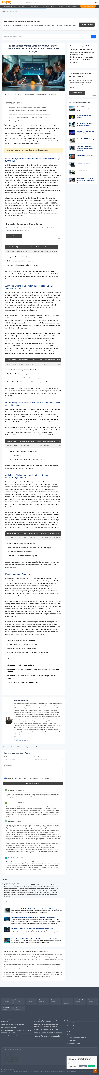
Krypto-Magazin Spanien (12, 1057)
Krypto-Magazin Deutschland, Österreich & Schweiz (19, 1052)
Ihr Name (6, 756)
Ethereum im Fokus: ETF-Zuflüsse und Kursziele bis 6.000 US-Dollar (32, 928)
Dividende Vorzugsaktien (39, 247)
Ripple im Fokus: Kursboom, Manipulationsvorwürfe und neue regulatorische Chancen (30, 892)
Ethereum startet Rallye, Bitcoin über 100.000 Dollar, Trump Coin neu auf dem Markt (30, 890)
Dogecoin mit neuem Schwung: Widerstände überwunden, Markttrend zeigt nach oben (31, 887)
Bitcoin (7, 138)
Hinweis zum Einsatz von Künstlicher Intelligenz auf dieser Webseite (22, 746)
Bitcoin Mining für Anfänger (8, 1027)
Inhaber (22, 203)
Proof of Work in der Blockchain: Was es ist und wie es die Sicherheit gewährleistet (16, 1031)
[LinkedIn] (17, 740)
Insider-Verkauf (12, 247)
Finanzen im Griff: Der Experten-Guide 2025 (46, 1029)
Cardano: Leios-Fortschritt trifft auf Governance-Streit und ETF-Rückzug (34, 909)
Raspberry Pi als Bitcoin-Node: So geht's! (12, 1024)
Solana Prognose (81, 171)
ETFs (29, 520)
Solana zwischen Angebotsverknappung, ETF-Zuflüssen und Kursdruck (33, 917)
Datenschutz (72, 1023)
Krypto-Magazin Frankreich (12, 1053)
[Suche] (47, 2)
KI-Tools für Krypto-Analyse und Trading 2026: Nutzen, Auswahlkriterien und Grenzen (49, 1020)
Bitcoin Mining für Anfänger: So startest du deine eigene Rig (85, 180)
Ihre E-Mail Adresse (39, 756)
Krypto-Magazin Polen (11, 1055)
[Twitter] (22, 740)
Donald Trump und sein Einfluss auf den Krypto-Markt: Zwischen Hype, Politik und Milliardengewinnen (49, 1035)
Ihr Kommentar (8, 765)
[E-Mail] (30, 740)
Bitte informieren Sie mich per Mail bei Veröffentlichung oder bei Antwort (27, 778)
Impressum (71, 1020)
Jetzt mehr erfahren (87, 24)
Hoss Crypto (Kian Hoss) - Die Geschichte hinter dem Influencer (84, 148)
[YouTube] (25, 740)
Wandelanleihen (34, 525)
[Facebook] (14, 740)
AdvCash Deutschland (83, 163)
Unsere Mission (72, 1026)
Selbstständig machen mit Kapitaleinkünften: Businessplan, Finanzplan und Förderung (46, 1025)
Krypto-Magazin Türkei (11, 1061)
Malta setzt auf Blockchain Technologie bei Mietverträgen (13, 1020)
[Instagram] (20, 740)
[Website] (27, 740)
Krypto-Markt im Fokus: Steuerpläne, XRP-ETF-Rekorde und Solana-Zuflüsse (35, 939)
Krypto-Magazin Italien (11, 1059)
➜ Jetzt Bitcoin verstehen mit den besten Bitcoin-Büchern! (26, 150)
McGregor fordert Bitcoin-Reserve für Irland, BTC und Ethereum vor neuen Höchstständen (32, 885)
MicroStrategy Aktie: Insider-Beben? (20, 665)
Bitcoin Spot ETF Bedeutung (85, 139)
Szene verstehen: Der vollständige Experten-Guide (48, 1032)
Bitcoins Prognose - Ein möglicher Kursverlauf (14, 1035)
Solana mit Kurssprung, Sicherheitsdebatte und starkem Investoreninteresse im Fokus (31, 888)
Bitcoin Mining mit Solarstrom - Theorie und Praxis (84, 108)
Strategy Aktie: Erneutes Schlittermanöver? (23, 682)
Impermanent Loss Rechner (84, 155)
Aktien (32, 175)
